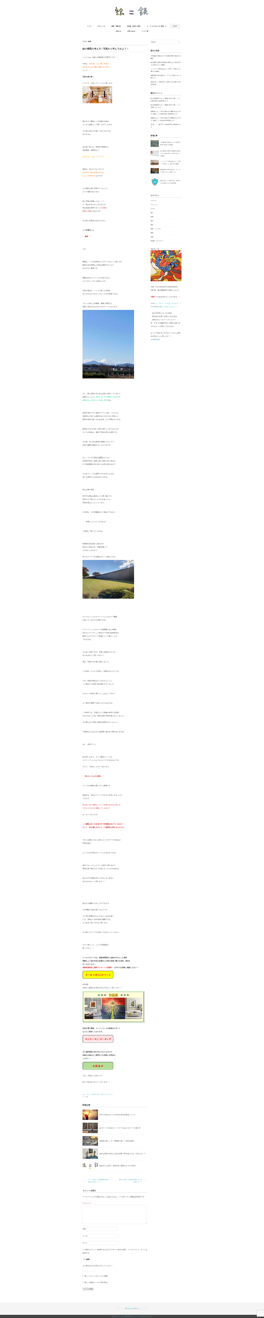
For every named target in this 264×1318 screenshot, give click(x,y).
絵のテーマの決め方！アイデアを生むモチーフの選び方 (120, 1128)
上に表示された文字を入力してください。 (98, 1266)
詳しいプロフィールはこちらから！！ (167, 303)
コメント (86, 1203)
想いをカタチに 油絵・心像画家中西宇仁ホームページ (126, 1316)
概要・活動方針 (116, 26)
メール (84, 1236)
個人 (152, 212)
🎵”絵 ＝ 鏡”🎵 (156, 124)
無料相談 (156, 339)
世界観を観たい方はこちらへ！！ (165, 307)
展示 (152, 221)
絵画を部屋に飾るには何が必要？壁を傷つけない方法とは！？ (122, 1153)
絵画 (89, 41)
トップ (89, 26)
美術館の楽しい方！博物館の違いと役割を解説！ (117, 1141)
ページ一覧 (145, 31)
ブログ (175, 26)
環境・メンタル (156, 229)
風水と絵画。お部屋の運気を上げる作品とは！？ (130, 1181)
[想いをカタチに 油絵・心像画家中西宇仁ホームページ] (132, 8)
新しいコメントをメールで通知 (96, 1276)
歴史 (152, 225)
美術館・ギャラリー (157, 241)
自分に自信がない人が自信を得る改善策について (117, 1115)
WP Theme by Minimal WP (146, 1316)
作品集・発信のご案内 (133, 26)
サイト (84, 1243)
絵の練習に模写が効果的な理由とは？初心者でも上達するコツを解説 (166, 64)
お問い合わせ (131, 31)
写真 (87, 1096)
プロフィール (101, 26)
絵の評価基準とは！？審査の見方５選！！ (164, 98)
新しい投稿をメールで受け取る (96, 1282)
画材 (152, 233)
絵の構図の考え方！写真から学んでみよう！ (102, 1094)
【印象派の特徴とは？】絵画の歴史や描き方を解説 (166, 57)
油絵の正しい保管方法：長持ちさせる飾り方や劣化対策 (166, 83)
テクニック (154, 204)
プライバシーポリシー (132, 1308)
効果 (152, 217)
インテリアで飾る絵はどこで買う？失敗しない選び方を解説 (166, 70)
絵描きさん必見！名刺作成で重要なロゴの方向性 (117, 1166)
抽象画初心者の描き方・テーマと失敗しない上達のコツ (166, 77)
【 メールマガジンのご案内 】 (157, 26)
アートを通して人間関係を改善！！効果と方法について (99, 1181)
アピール (153, 200)
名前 (84, 1229)
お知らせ (118, 31)
